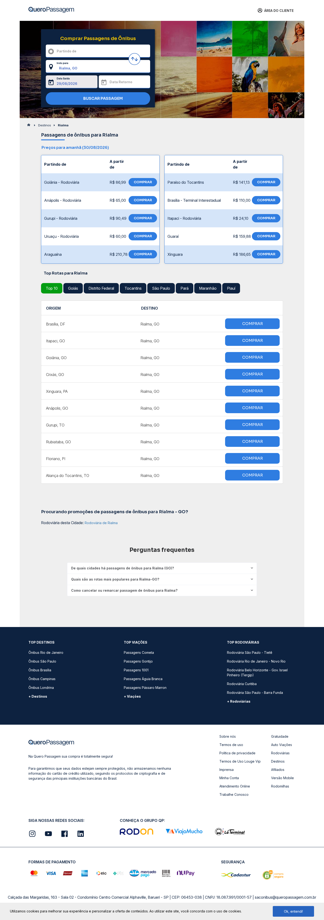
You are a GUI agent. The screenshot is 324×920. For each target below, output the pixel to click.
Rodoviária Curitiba (242, 684)
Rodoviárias (280, 753)
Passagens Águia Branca (143, 679)
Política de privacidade (237, 753)
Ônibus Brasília (39, 670)
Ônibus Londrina (41, 688)
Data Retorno (121, 82)
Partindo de (66, 51)
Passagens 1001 (136, 670)
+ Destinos (37, 696)
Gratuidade (279, 736)
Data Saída (63, 78)
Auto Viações (281, 745)
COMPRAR (143, 182)
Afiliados (277, 770)
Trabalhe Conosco (234, 794)
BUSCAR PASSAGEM (103, 98)
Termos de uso (231, 745)
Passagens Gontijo (138, 661)
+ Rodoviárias (238, 701)
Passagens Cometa (139, 652)
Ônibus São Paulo (42, 661)
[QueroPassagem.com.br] (30, 126)
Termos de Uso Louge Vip (240, 761)
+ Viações (132, 696)
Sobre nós (227, 736)
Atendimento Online (234, 786)
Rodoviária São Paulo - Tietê (249, 652)
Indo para (62, 63)
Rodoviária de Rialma (101, 523)
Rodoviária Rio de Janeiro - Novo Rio (256, 661)
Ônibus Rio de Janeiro (45, 652)
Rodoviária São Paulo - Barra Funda (255, 693)
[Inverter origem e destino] (134, 59)
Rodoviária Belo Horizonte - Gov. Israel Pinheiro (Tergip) (257, 672)
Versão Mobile (282, 778)
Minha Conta (229, 778)
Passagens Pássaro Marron (145, 688)
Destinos (278, 761)
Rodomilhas (280, 786)
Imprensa (226, 770)
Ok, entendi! (293, 911)
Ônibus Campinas (42, 679)
